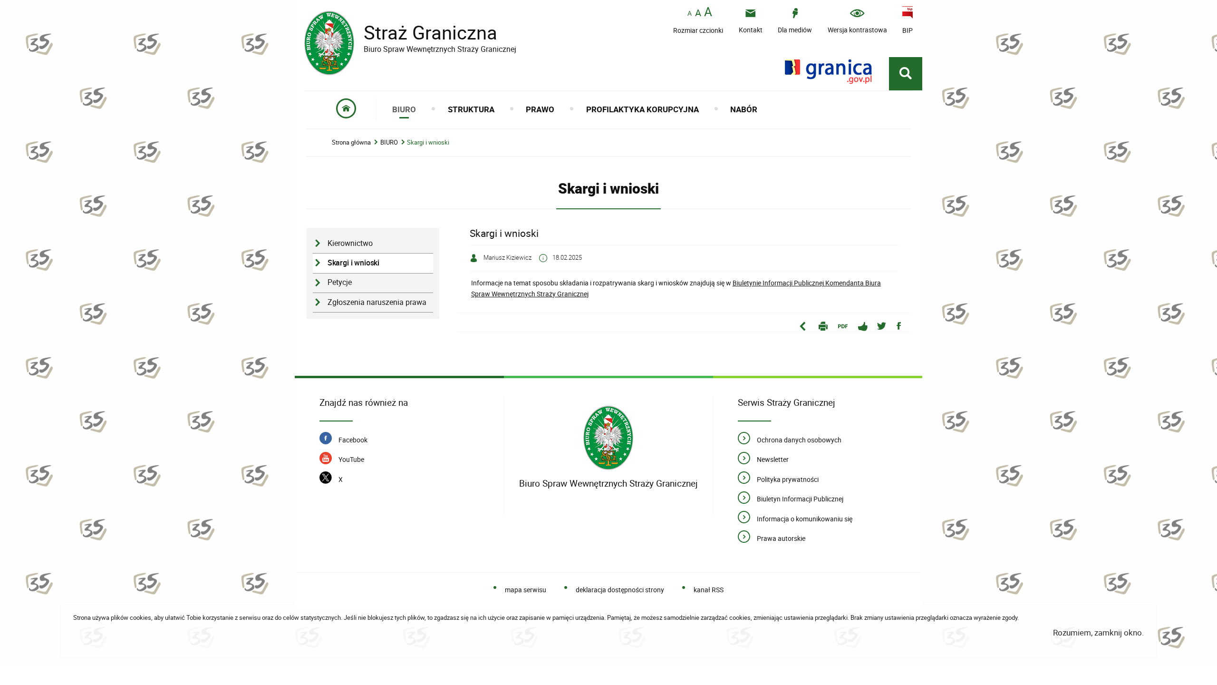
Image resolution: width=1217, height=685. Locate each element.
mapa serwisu (525, 589)
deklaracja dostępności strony (620, 589)
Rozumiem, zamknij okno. (1098, 632)
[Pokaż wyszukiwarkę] (905, 73)
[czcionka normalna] (689, 13)
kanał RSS (708, 589)
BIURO (389, 142)
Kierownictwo (350, 243)
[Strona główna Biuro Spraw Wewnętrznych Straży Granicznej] (608, 438)
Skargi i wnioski (428, 142)
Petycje (340, 282)
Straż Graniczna (410, 32)
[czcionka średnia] (698, 13)
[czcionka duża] (708, 12)
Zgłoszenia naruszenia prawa (377, 302)
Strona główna (351, 142)
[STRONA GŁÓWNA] (346, 109)
